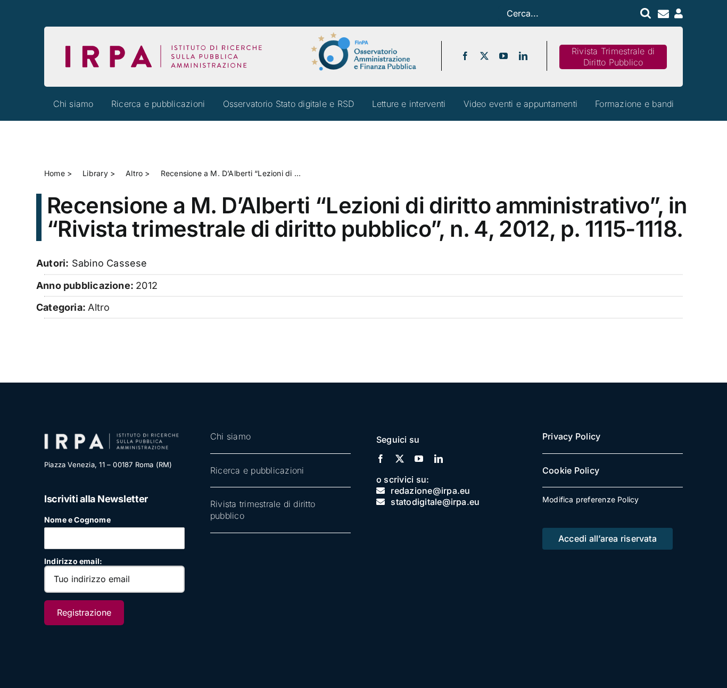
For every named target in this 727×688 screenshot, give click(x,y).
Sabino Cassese (109, 263)
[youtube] (503, 56)
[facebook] (465, 56)
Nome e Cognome (77, 519)
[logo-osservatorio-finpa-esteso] (363, 35)
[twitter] (484, 56)
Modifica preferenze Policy (590, 499)
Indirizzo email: (73, 561)
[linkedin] (523, 56)
